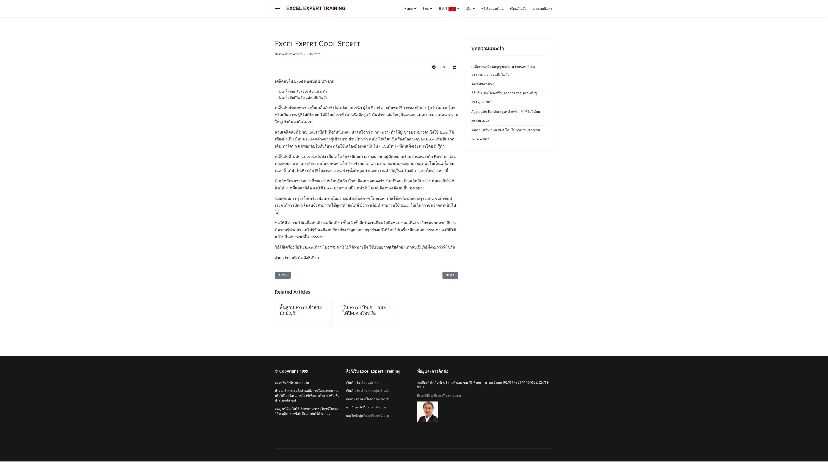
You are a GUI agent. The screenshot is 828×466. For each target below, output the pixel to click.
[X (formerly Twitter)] (444, 67)
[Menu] (277, 8)
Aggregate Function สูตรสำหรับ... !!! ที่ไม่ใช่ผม (505, 116)
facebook (382, 399)
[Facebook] (434, 67)
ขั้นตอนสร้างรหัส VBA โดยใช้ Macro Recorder (505, 134)
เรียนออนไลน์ (370, 382)
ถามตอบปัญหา (542, 8)
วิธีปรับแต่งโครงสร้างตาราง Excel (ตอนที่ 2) (504, 97)
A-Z (448, 8)
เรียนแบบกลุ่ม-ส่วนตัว (375, 390)
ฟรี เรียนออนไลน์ (492, 8)
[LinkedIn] (454, 67)
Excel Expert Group (376, 415)
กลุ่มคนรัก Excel (376, 407)
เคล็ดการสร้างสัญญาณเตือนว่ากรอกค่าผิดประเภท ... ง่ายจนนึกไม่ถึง (503, 75)
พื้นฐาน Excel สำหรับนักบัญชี (300, 310)
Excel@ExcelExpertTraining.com (439, 395)
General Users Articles (289, 54)
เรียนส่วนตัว (518, 8)
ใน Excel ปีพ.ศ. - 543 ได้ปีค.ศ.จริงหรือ (364, 310)
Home (409, 8)
